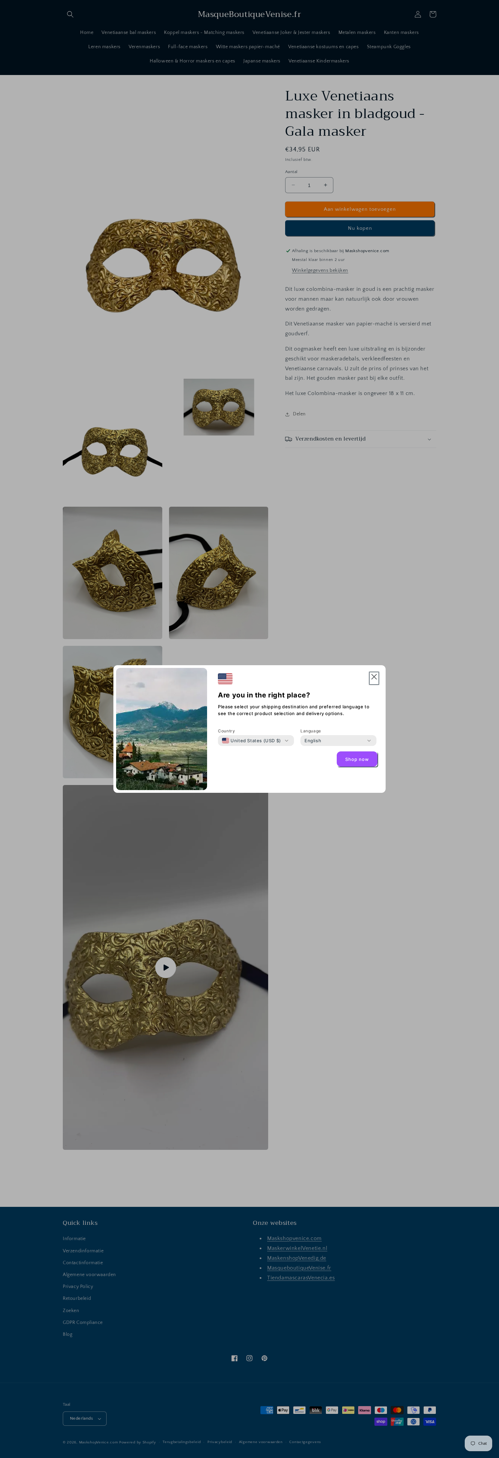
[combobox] (251, 740)
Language (310, 730)
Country (226, 730)
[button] (374, 678)
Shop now (357, 759)
